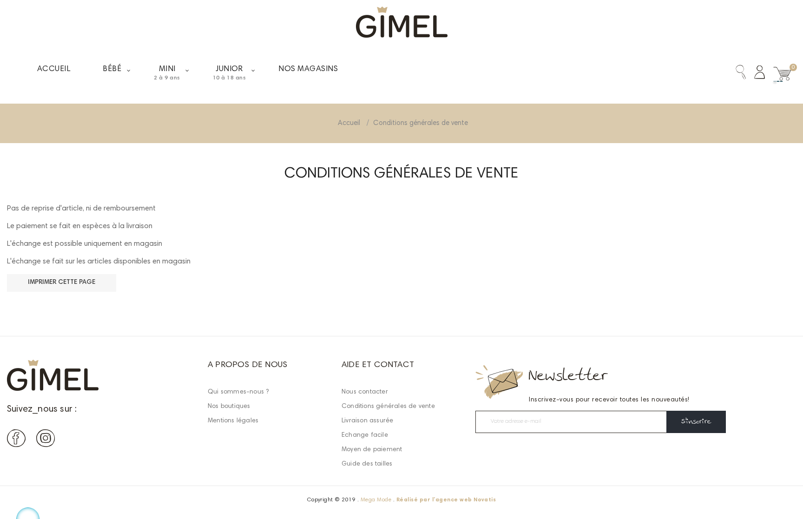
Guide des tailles (367, 464)
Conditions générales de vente (388, 406)
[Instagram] (45, 440)
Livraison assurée (367, 421)
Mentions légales (233, 421)
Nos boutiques (229, 406)
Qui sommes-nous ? (238, 392)
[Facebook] (16, 440)
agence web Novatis (465, 500)
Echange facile (365, 435)
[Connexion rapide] (755, 74)
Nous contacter (365, 392)
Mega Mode (376, 500)
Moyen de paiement (372, 450)
